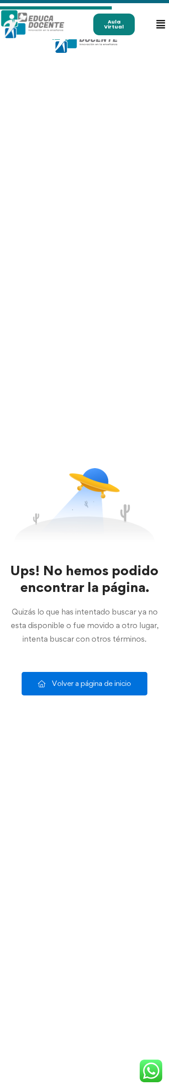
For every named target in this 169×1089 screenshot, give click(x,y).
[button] (160, 24)
